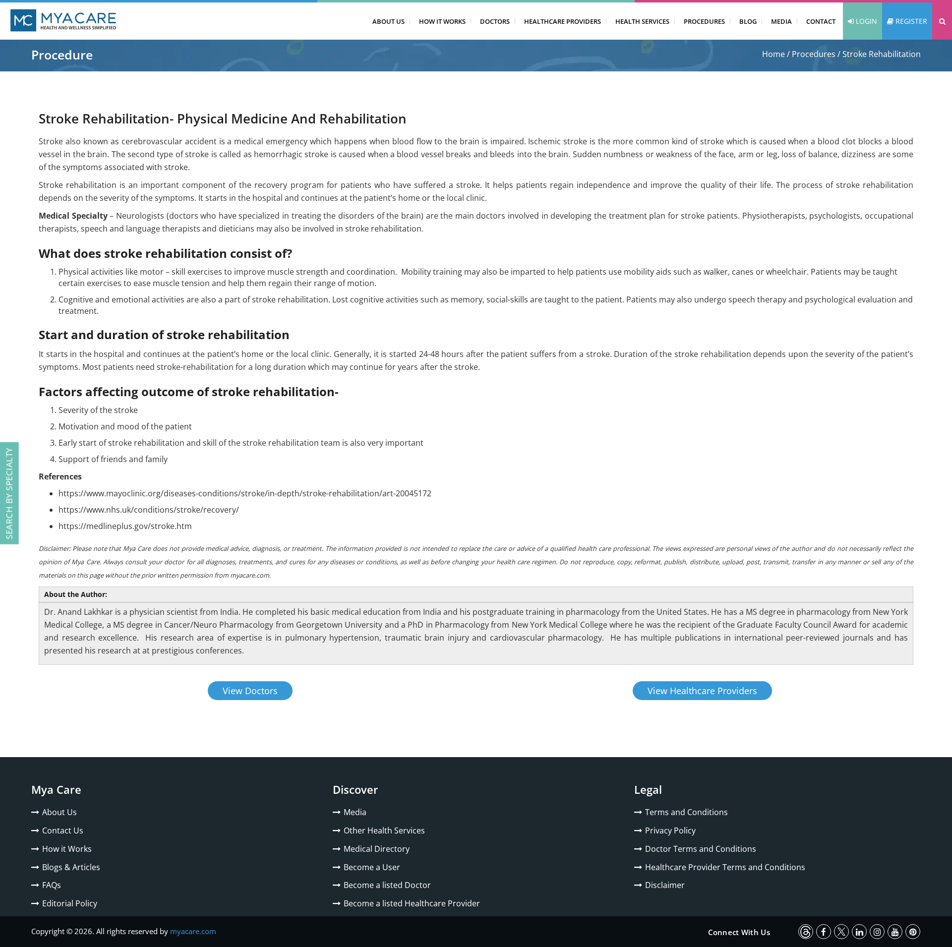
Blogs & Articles (71, 867)
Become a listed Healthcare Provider (412, 903)
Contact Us (62, 830)
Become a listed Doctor (387, 885)
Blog (748, 21)
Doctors (495, 21)
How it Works (67, 848)
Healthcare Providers (562, 21)
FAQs (51, 885)
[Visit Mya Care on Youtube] (895, 931)
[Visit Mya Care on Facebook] (823, 931)
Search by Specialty (9, 493)
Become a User (372, 867)
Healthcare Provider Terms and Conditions (725, 867)
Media (781, 21)
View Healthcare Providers (702, 691)
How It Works (442, 21)
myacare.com (193, 931)
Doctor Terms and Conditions (700, 848)
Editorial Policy (69, 903)
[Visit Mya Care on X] (841, 931)
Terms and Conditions (686, 812)
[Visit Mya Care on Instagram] (877, 931)
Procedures (704, 21)
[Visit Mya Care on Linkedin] (859, 931)
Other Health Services (384, 830)
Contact (820, 21)
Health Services (642, 21)
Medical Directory (377, 848)
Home (773, 54)
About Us (388, 21)
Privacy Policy (670, 830)
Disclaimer (665, 885)
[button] (942, 21)
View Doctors (250, 691)
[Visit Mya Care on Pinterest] (912, 931)
